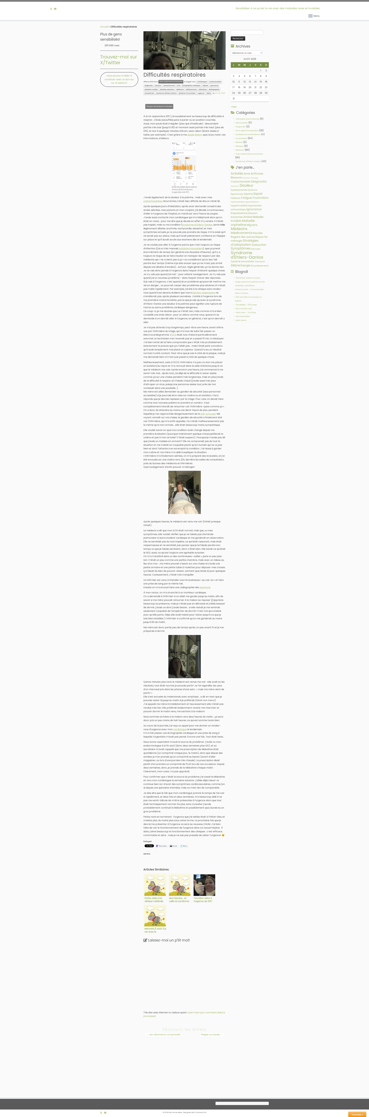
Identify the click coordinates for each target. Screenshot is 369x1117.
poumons (205, 587)
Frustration (261, 198)
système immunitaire (191, 248)
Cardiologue (202, 82)
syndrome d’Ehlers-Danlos (197, 224)
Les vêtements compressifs (163, 1034)
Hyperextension (252, 202)
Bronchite (246, 178)
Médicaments (191, 89)
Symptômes (149, 93)
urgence (201, 93)
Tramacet (259, 261)
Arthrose (257, 174)
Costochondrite (215, 82)
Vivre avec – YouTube (246, 312)
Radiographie (214, 89)
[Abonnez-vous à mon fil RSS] (52, 9)
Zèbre (208, 93)
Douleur (158, 85)
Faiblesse (235, 198)
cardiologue (180, 729)
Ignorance (214, 85)
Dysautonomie (169, 85)
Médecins (180, 89)
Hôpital (205, 85)
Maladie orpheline (167, 89)
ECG (178, 85)
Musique (240, 146)
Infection (252, 213)
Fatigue (246, 198)
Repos (259, 237)
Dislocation (235, 186)
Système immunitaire (187, 93)
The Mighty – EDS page (246, 304)
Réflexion (240, 150)
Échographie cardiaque (191, 85)
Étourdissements (260, 265)
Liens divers (241, 320)
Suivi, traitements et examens (170, 82)
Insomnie (236, 217)
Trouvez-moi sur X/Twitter (118, 60)
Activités (237, 173)
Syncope (255, 248)
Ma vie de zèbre (175, 1112)
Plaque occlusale (212, 1034)
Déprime (248, 193)
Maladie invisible (151, 89)
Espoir (258, 194)
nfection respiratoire (203, 292)
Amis (247, 173)
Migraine (252, 225)
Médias (239, 142)
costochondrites (152, 201)
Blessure (236, 177)
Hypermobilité (239, 205)
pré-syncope (208, 413)
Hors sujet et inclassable (247, 130)
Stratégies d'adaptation (244, 242)
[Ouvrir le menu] (310, 16)
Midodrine (203, 89)
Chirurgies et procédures (247, 119)
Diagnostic (149, 85)
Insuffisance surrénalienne (248, 134)
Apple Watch (194, 134)
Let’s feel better (243, 316)
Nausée (257, 233)
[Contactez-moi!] (56, 9)
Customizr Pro (200, 1112)
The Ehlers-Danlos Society (248, 278)
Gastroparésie (237, 202)
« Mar (234, 106)
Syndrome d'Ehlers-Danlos (166, 93)
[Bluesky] (59, 9)
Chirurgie (254, 178)
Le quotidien (241, 138)
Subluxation (259, 245)
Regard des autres (243, 237)
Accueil (104, 26)
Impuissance (239, 213)
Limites (247, 217)
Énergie (245, 265)
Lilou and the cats (244, 308)
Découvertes (242, 122)
